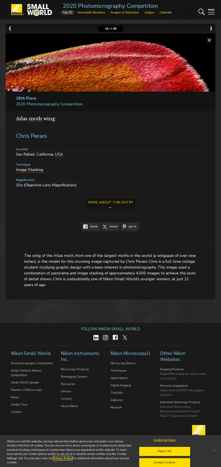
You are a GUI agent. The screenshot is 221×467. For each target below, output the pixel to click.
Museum (116, 407)
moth (35, 119)
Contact (16, 412)
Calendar (166, 12)
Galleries (116, 400)
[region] (110, 451)
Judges (149, 12)
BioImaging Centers (74, 377)
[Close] (214, 450)
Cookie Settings (164, 440)
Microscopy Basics (123, 363)
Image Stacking (29, 169)
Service (66, 391)
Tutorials (116, 393)
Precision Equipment (174, 386)
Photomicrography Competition (32, 363)
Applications (119, 378)
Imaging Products (172, 369)
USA (59, 154)
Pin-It (132, 227)
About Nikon (69, 406)
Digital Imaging (120, 385)
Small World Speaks (25, 382)
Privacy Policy (62, 458)
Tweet (113, 227)
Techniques (118, 371)
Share (93, 227)
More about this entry (110, 202)
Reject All (164, 451)
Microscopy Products (75, 369)
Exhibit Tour (19, 405)
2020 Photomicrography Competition (110, 6)
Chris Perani (31, 136)
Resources (68, 384)
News (15, 397)
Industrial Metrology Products (180, 402)
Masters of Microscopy (26, 390)
